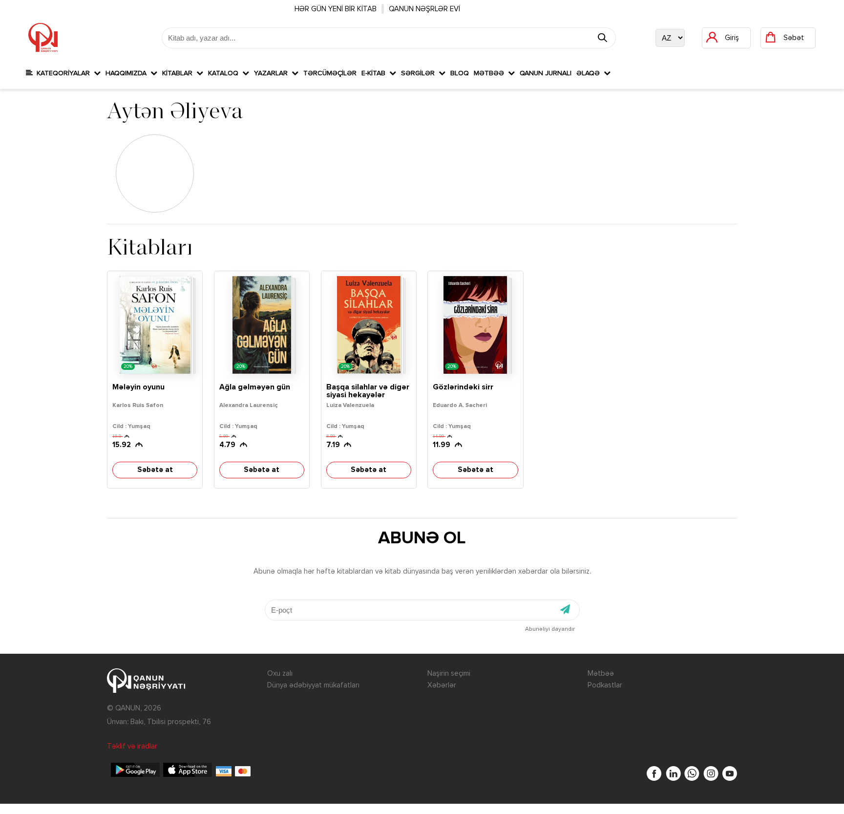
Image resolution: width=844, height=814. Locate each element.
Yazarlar (273, 73)
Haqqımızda (128, 73)
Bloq (459, 73)
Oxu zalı (280, 673)
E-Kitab (375, 73)
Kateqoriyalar (63, 73)
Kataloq (225, 73)
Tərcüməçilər (330, 73)
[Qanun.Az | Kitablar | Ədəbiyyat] (43, 37)
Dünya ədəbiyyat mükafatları (313, 685)
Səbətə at (155, 469)
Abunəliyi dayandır (550, 629)
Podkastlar (605, 685)
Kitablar (179, 73)
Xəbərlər (441, 685)
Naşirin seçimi (448, 673)
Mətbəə (491, 73)
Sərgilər (420, 73)
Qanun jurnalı (545, 73)
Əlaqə (590, 73)
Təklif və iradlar (132, 746)
